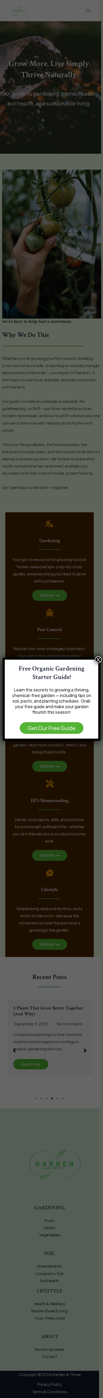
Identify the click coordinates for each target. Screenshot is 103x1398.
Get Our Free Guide (52, 728)
